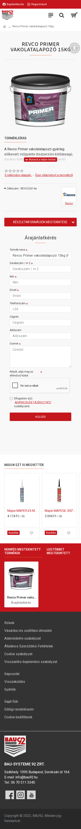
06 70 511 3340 (23, 782)
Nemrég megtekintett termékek (22, 551)
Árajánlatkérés (21, 602)
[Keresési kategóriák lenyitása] (61, 15)
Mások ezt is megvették (24, 465)
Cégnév (14, 316)
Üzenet (14, 343)
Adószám (15, 330)
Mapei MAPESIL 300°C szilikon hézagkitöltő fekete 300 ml (60, 510)
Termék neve (17, 249)
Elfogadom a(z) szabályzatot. (32, 402)
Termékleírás (15, 138)
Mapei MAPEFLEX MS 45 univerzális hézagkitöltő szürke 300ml (22, 510)
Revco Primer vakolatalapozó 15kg (22, 597)
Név (12, 276)
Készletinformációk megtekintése (40, 222)
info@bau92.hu (26, 777)
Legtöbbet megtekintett (58, 551)
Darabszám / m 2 (20, 263)
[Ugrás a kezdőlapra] (4, 27)
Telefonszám (17, 303)
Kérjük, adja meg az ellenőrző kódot (21, 373)
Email (13, 289)
